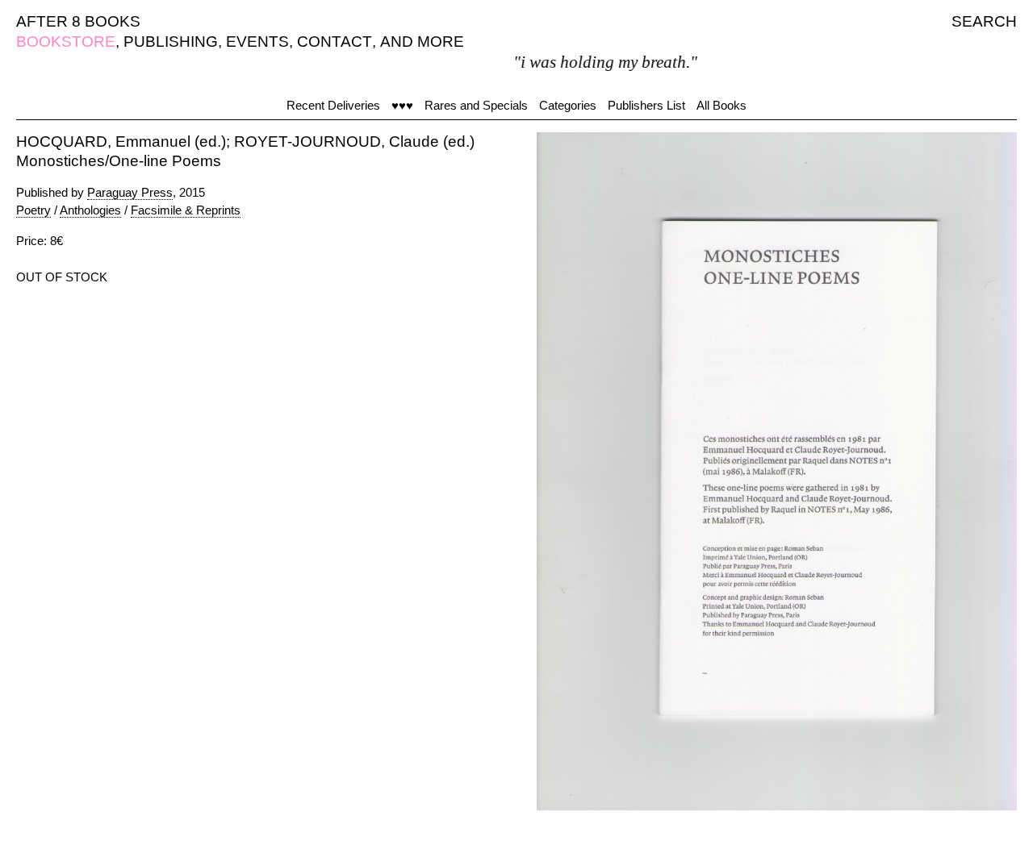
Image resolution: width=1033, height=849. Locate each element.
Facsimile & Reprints (185, 210)
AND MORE (422, 41)
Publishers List (646, 105)
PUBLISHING (170, 41)
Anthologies (90, 210)
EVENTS (257, 41)
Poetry (33, 210)
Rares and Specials (476, 105)
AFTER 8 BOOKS (78, 21)
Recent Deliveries (333, 105)
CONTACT (334, 41)
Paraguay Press (130, 192)
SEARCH (984, 21)
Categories (567, 105)
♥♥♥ (402, 105)
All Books (721, 105)
